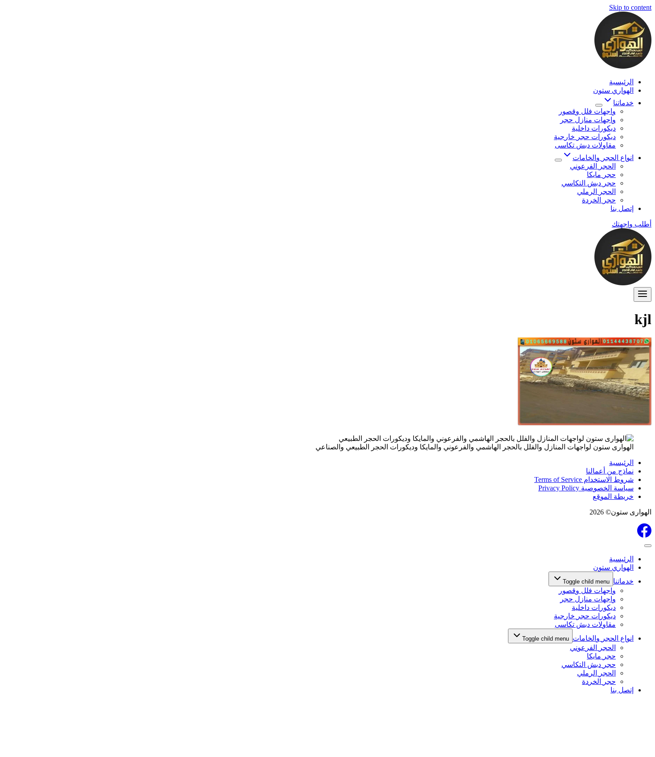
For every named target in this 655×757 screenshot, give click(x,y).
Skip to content (630, 7)
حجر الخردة (599, 200)
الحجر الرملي (596, 191)
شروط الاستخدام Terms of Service (584, 479)
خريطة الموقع (613, 496)
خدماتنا (623, 581)
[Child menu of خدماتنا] (598, 105)
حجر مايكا (601, 174)
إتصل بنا (622, 208)
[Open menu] (642, 294)
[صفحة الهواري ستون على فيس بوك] (644, 535)
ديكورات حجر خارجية (585, 136)
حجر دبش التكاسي (588, 183)
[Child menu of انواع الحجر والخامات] (558, 160)
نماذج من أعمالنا (610, 471)
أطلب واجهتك (631, 224)
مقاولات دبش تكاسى (585, 145)
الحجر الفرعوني (593, 166)
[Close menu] (647, 545)
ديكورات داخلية (594, 128)
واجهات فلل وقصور (587, 111)
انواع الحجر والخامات (603, 638)
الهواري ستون (613, 90)
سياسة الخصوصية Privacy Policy (586, 488)
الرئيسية (621, 82)
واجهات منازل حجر (588, 119)
